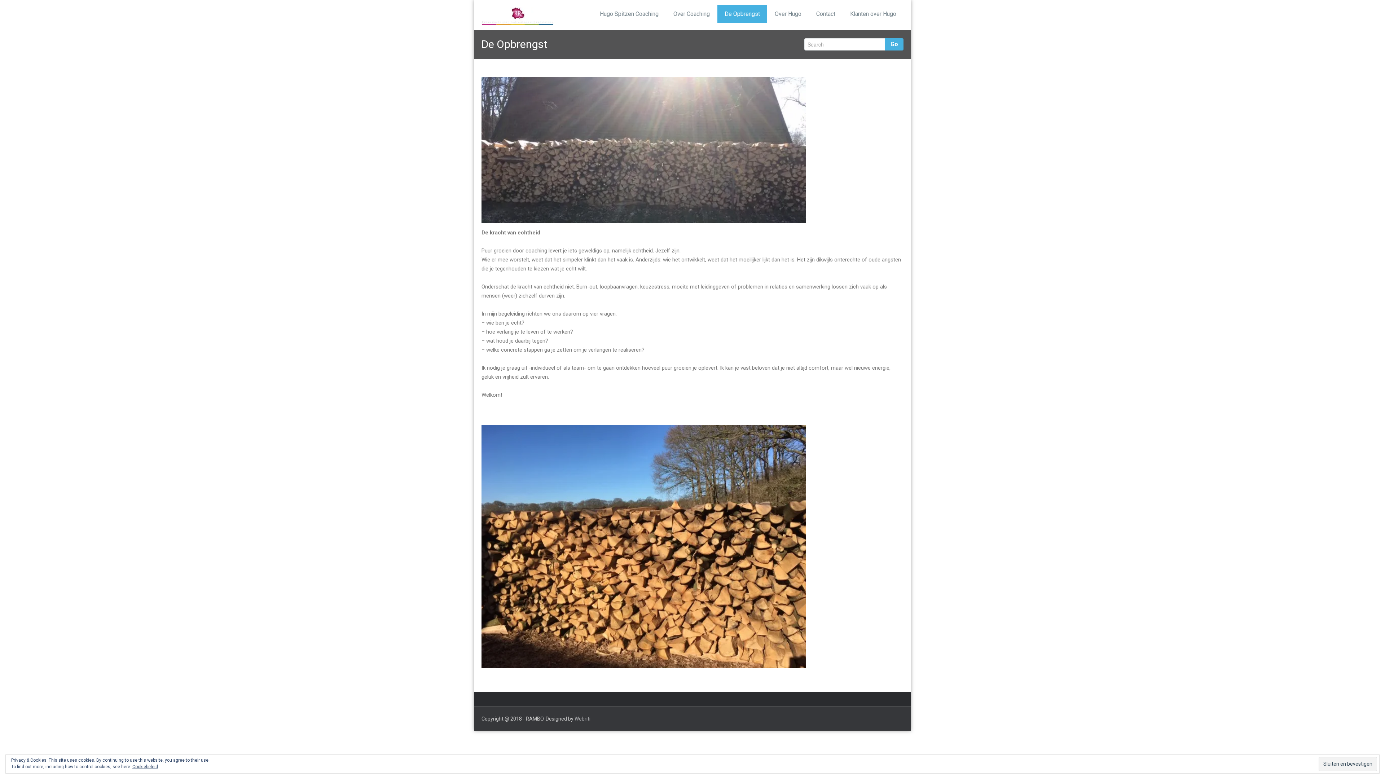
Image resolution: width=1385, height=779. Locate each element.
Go (894, 44)
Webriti (582, 719)
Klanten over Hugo (873, 13)
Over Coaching (691, 13)
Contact (825, 13)
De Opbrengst (742, 13)
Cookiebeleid (145, 766)
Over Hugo (788, 13)
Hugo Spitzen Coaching (629, 13)
